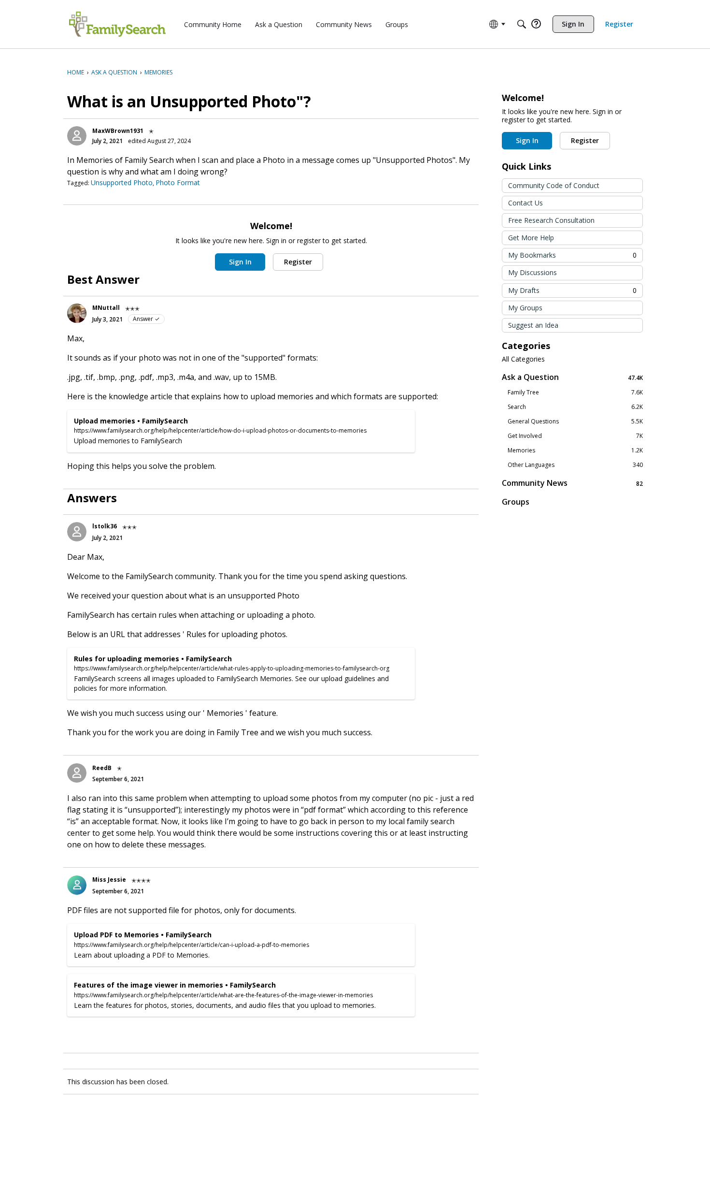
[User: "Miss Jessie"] (76, 885)
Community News (572, 483)
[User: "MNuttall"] (76, 313)
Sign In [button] (240, 261)
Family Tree (575, 392)
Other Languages (575, 465)
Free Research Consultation (551, 220)
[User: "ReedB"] (76, 773)
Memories (575, 450)
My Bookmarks (572, 255)
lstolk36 (104, 526)
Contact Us (525, 202)
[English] (117, 24)
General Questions (575, 421)
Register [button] (298, 261)
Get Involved (575, 436)
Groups (515, 502)
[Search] (521, 24)
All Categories (523, 359)
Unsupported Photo (122, 182)
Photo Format (178, 182)
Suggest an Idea (533, 325)
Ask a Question (572, 377)
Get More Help (531, 237)
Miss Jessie (109, 879)
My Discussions (532, 272)
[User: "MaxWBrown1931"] (76, 135)
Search (575, 407)
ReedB (102, 768)
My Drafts (572, 290)
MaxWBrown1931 (117, 131)
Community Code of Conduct (553, 185)
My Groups (525, 307)
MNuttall (106, 308)
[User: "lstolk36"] (76, 531)
